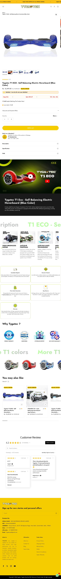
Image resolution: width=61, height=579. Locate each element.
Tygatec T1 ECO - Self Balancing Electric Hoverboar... (10, 410)
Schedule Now (13, 137)
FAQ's (38, 549)
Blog (25, 546)
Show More (18, 482)
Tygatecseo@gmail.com (11, 532)
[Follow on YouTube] (15, 566)
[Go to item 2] (10, 73)
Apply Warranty (40, 555)
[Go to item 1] (4, 72)
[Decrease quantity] (4, 119)
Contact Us (26, 544)
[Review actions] (28, 458)
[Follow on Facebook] (3, 566)
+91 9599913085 (10, 528)
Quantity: (4, 116)
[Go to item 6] (31, 72)
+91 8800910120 (13, 530)
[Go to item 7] (37, 72)
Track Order (26, 549)
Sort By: (44, 452)
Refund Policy (40, 546)
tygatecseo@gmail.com (7, 294)
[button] (30, 443)
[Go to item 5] (26, 72)
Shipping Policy (40, 544)
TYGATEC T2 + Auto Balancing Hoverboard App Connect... (34, 410)
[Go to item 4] (20, 72)
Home (3, 12)
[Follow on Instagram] (11, 566)
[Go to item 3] (15, 72)
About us (26, 541)
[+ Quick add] (21, 404)
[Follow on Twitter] (7, 566)
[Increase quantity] (11, 119)
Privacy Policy (40, 541)
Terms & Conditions (41, 552)
